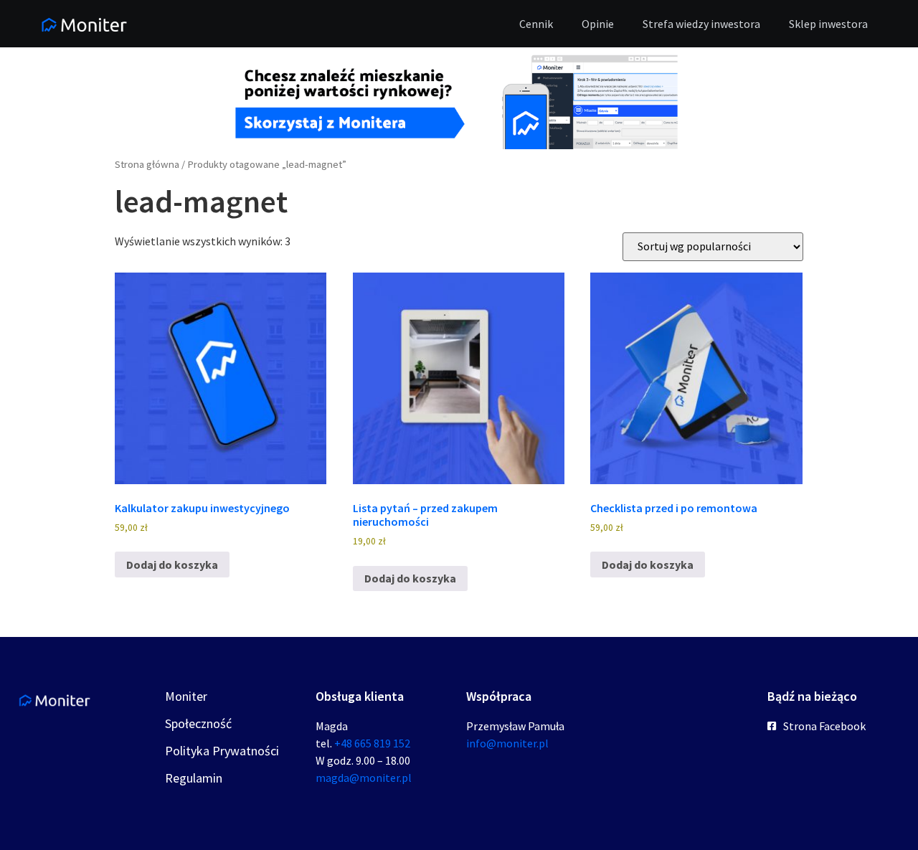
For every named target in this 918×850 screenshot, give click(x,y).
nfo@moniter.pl (509, 743)
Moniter (186, 696)
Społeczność (198, 723)
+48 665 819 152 (372, 743)
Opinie (598, 23)
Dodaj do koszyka (172, 564)
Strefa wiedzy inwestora (701, 23)
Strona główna (147, 164)
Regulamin (193, 778)
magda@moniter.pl (364, 777)
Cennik (536, 23)
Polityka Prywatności (222, 750)
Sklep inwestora (828, 23)
